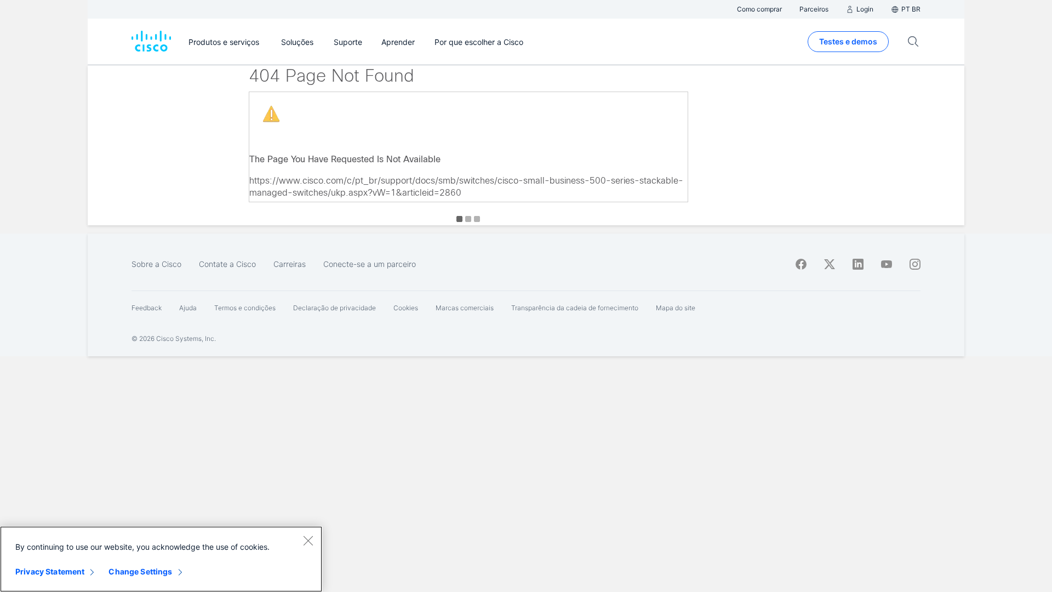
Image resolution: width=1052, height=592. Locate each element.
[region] (161, 559)
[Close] (307, 540)
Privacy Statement (49, 571)
